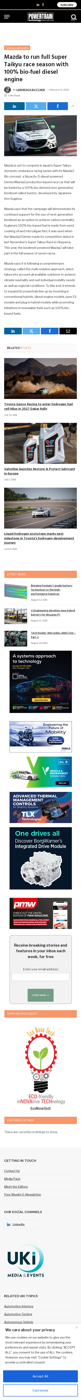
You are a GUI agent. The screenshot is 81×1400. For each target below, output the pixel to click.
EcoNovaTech (41, 1108)
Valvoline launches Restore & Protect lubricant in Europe (39, 471)
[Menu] (7, 16)
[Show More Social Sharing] (73, 106)
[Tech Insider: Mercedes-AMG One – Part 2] (15, 639)
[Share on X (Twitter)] (36, 106)
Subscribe (67, 4)
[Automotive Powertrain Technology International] (41, 16)
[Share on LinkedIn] (14, 106)
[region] (40, 1362)
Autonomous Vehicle (18, 1322)
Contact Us (12, 1171)
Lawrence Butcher (30, 89)
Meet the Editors (16, 1186)
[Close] (76, 1327)
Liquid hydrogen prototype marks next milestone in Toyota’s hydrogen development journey (39, 538)
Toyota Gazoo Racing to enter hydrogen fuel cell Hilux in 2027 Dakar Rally (38, 407)
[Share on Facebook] (57, 106)
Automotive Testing (18, 1314)
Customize (40, 1390)
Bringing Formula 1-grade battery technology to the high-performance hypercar (51, 589)
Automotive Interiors (18, 1306)
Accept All (40, 1376)
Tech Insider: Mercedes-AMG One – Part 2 (53, 635)
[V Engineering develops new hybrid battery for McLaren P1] (15, 616)
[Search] (73, 16)
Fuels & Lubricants (17, 48)
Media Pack (12, 1178)
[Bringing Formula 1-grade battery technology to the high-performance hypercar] (15, 591)
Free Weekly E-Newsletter (22, 1194)
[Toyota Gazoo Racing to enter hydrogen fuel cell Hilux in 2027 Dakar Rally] (40, 378)
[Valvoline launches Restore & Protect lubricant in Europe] (40, 443)
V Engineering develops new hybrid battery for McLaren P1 (53, 612)
